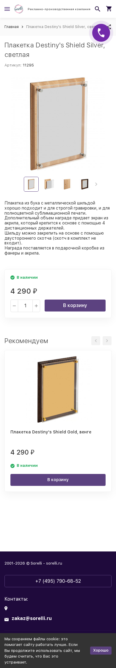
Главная (11, 26)
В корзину (75, 305)
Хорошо (101, 650)
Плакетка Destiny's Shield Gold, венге (50, 432)
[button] (96, 184)
